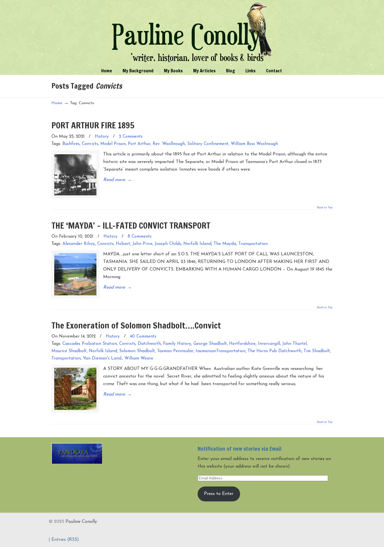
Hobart (123, 244)
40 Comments (143, 336)
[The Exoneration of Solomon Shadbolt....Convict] (75, 389)
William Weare (139, 358)
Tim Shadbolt (317, 351)
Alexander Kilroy (78, 244)
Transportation (253, 244)
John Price (142, 244)
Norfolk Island (197, 244)
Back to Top (325, 207)
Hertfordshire (242, 344)
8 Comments (140, 237)
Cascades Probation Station (89, 344)
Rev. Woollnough (169, 144)
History (102, 137)
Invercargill (269, 344)
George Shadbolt (210, 344)
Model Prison (113, 144)
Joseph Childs (168, 244)
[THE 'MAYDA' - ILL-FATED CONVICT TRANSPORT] (75, 274)
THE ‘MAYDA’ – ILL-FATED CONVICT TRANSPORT (130, 225)
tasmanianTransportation (220, 351)
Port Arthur (139, 144)
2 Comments (131, 137)
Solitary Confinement (208, 144)
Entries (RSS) (65, 539)
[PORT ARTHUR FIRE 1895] (75, 174)
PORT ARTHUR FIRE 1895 (92, 125)
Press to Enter (218, 494)
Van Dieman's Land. (102, 358)
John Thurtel (294, 344)
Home (56, 103)
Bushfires (71, 144)
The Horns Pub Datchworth (274, 351)
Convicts (90, 144)
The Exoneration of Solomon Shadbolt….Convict (136, 325)
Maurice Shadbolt (69, 351)
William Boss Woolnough (254, 144)
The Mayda (225, 244)
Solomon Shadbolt (137, 351)
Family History (177, 344)
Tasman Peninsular (175, 351)
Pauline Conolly (192, 33)
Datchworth (149, 344)
